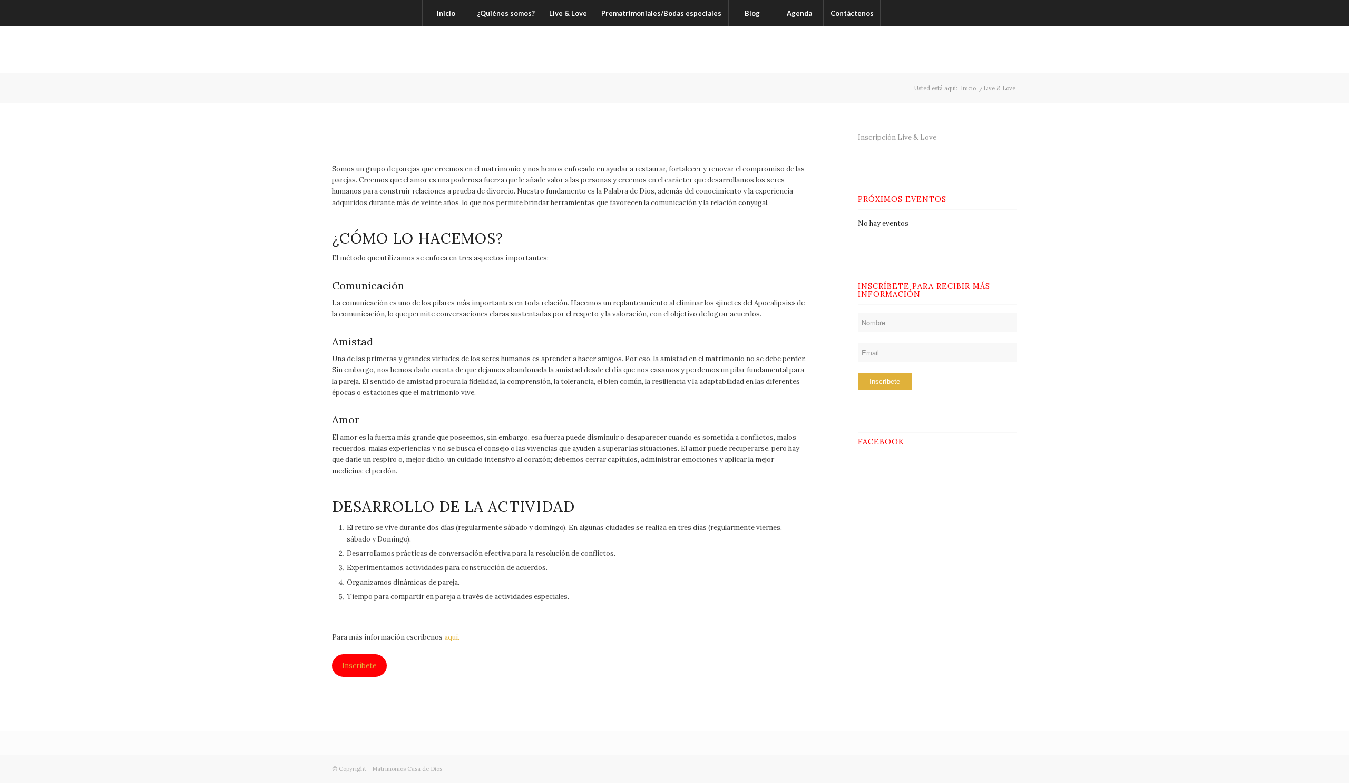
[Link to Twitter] (977, 49)
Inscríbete (359, 665)
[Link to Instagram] (993, 49)
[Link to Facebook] (962, 49)
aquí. (452, 637)
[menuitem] (446, 13)
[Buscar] (903, 13)
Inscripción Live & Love (897, 137)
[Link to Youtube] (1009, 49)
